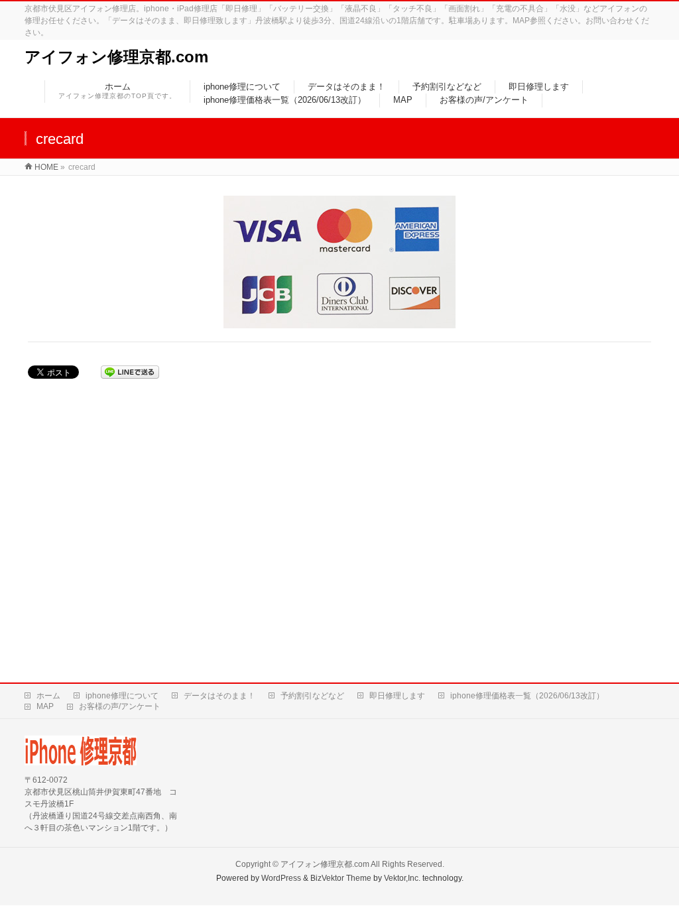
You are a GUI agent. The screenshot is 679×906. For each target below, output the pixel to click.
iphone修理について (122, 695)
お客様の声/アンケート (119, 706)
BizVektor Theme (340, 878)
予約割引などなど (312, 695)
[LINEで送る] (130, 372)
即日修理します (397, 695)
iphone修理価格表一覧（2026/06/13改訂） (527, 695)
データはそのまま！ (219, 695)
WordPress (281, 878)
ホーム (48, 695)
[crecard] (340, 262)
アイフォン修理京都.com (116, 57)
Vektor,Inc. (402, 878)
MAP (45, 706)
